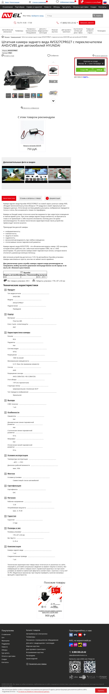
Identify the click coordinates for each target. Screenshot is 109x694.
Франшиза (5, 641)
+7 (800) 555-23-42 (68, 22)
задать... (86, 77)
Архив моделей (31, 659)
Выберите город (37, 16)
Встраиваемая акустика (35, 652)
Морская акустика (32, 646)
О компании (6, 634)
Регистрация (14, 2)
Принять (101, 691)
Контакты (5, 662)
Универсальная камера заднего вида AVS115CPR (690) (50, 611)
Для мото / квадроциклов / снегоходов (40, 643)
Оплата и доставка (8, 656)
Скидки (4, 659)
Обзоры (4, 650)
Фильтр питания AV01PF (32, 146)
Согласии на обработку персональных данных (33, 692)
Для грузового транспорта (36, 649)
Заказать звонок (87, 22)
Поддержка (6, 644)
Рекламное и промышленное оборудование (42, 640)
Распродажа (30, 655)
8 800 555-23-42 (79, 652)
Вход (7, 2)
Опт (3, 638)
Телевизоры (30, 637)
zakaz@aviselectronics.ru (78, 655)
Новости (5, 647)
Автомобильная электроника (36, 634)
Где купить (5, 653)
